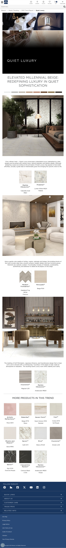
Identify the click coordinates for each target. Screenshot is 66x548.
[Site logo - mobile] (6, 2)
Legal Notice (5, 524)
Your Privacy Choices (8, 539)
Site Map (4, 516)
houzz (11, 487)
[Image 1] (33, 126)
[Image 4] (33, 92)
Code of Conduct (7, 531)
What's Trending (13, 10)
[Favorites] (49, 2)
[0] (55, 2)
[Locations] (37, 2)
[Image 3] (33, 327)
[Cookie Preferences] (3, 545)
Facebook (18, 487)
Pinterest (5, 487)
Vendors (4, 535)
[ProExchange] (62, 2)
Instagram (44, 487)
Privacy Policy (6, 520)
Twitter (24, 487)
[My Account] (43, 2)
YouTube (31, 487)
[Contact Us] (31, 2)
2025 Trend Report (27, 10)
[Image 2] (33, 226)
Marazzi (3, 10)
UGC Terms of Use (7, 528)
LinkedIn (38, 487)
